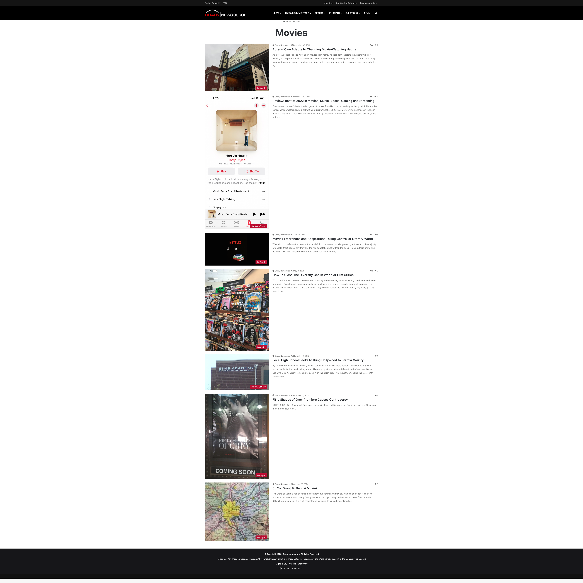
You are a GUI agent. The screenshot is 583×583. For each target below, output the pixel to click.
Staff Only (302, 564)
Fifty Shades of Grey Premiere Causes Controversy (310, 399)
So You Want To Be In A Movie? (295, 488)
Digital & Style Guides (286, 564)
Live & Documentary (297, 13)
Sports (319, 13)
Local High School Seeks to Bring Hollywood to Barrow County (318, 360)
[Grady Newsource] (225, 13)
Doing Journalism (368, 3)
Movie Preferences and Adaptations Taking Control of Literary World (323, 239)
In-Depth (334, 13)
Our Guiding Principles (346, 3)
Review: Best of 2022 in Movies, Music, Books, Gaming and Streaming (324, 101)
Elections (352, 13)
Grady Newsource (282, 45)
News (276, 13)
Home (288, 21)
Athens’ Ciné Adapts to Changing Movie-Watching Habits (314, 49)
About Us (328, 3)
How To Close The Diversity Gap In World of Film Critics (313, 275)
